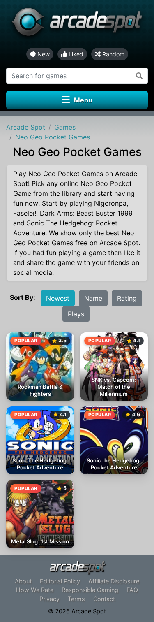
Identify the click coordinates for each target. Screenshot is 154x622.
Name (93, 298)
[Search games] (139, 76)
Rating (127, 298)
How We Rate (34, 589)
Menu (83, 100)
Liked (75, 54)
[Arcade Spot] (77, 23)
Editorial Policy (60, 581)
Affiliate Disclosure (113, 581)
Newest (57, 298)
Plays (76, 314)
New (43, 54)
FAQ (132, 589)
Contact (104, 598)
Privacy (49, 598)
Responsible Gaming (90, 589)
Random (112, 54)
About (23, 581)
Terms (76, 598)
